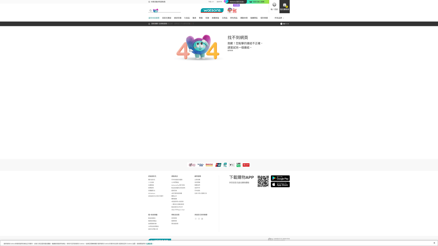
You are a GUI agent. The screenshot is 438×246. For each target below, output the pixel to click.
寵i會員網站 (151, 218)
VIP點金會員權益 (153, 226)
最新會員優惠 (154, 18)
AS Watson (151, 193)
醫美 (194, 18)
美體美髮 (215, 18)
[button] (284, 6)
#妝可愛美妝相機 (176, 193)
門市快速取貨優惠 (176, 180)
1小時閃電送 (175, 182)
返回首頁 (230, 50)
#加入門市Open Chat (178, 210)
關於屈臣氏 (151, 180)
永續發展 (151, 185)
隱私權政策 (174, 223)
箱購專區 (254, 18)
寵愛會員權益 (152, 221)
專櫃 (201, 18)
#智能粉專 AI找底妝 (177, 201)
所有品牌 (278, 18)
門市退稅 (197, 190)
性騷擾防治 (151, 190)
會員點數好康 (152, 223)
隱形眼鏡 (264, 18)
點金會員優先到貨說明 (178, 188)
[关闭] (434, 242)
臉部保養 (177, 18)
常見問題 (197, 182)
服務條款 (174, 221)
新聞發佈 (151, 188)
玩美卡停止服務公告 (201, 193)
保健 (207, 18)
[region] (219, 243)
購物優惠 (174, 199)
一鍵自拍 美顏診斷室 (177, 204)
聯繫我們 (197, 185)
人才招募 (151, 182)
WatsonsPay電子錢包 (178, 185)
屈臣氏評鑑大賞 (153, 229)
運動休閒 (244, 18)
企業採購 (197, 180)
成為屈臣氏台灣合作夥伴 (155, 196)
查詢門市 (219, 2)
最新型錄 (174, 190)
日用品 (224, 18)
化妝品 (187, 18)
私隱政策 (149, 244)
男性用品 (233, 18)
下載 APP (211, 2)
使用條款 (174, 218)
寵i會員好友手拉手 (177, 207)
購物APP (174, 196)
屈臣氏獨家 (166, 18)
